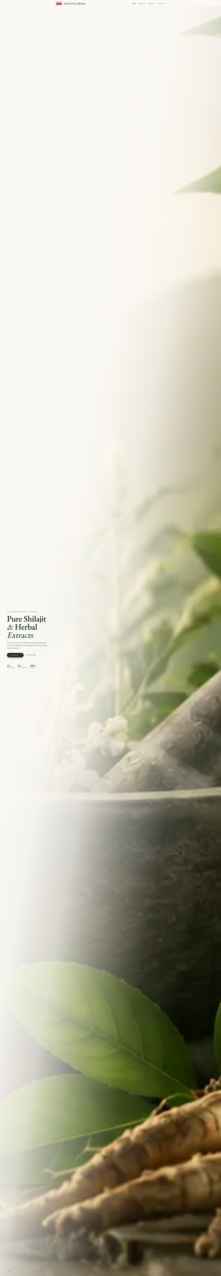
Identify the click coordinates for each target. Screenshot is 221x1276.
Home (134, 3)
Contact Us (161, 3)
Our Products (14, 655)
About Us (151, 3)
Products (142, 3)
